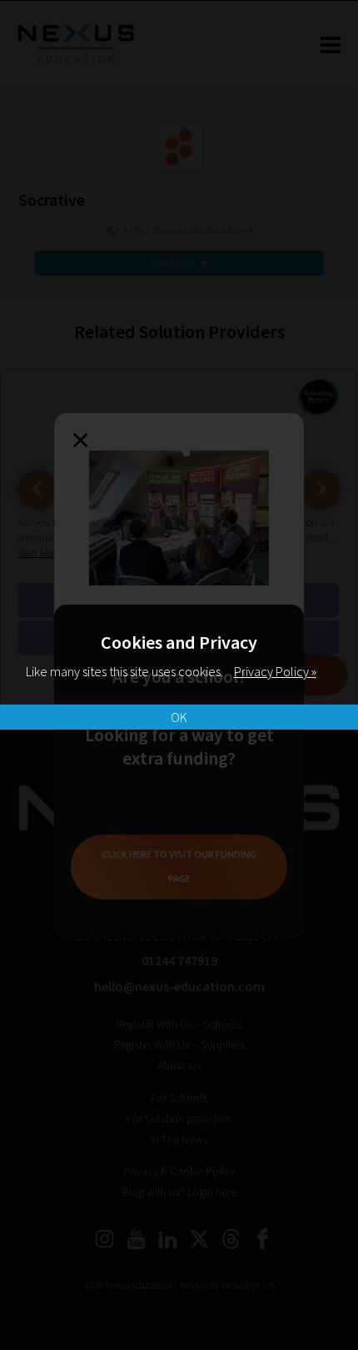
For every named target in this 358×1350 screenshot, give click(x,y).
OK (179, 717)
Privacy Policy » (275, 671)
